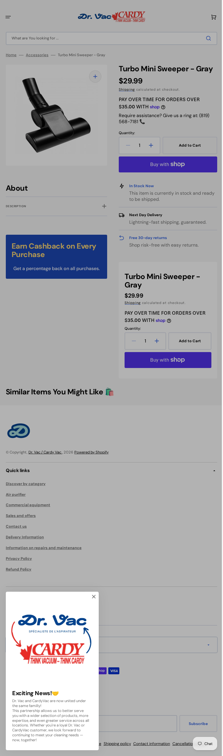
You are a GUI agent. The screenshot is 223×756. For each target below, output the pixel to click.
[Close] (94, 597)
